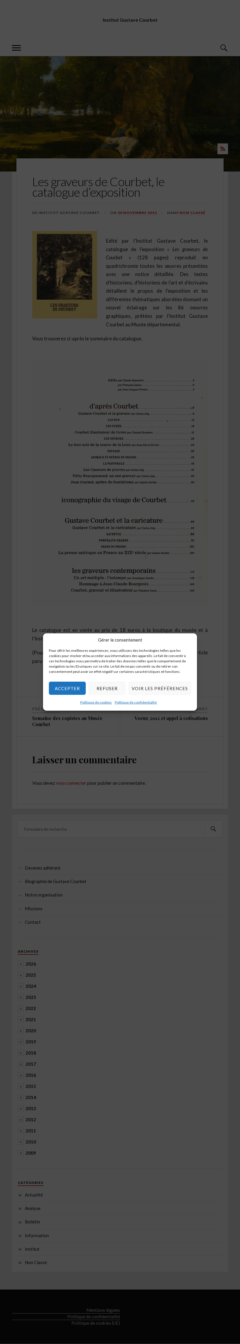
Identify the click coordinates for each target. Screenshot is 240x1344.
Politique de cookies (96, 702)
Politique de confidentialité (136, 702)
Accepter (67, 688)
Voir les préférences (160, 688)
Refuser (107, 688)
